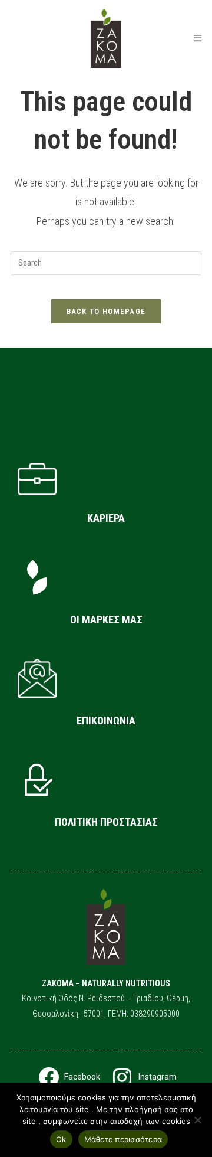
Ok (61, 1139)
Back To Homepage (106, 311)
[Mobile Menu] (197, 38)
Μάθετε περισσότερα (123, 1139)
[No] (197, 1120)
